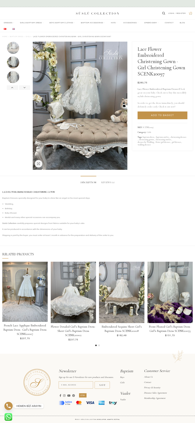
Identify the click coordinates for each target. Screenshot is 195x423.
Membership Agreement (154, 398)
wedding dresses (144, 145)
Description (88, 182)
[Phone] (8, 406)
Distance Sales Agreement (155, 392)
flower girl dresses (163, 142)
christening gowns (146, 139)
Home (4, 36)
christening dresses (178, 137)
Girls (28, 36)
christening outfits (163, 139)
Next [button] (24, 87)
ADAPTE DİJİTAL (113, 419)
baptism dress (148, 137)
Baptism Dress (16, 36)
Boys (122, 377)
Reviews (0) (107, 182)
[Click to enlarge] (38, 164)
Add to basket (162, 115)
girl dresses (176, 142)
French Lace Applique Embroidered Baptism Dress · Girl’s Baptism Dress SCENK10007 (24, 330)
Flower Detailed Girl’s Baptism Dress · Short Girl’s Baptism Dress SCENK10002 (73, 331)
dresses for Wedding (146, 142)
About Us (148, 376)
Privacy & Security (152, 387)
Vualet (123, 399)
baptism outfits (162, 137)
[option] (18, 48)
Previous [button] (12, 87)
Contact (147, 382)
